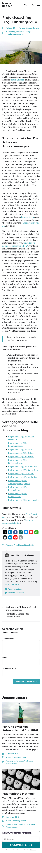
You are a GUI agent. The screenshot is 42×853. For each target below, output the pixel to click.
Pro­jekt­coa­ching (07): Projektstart (23, 466)
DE (24, 4)
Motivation (18, 761)
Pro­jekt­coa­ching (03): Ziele (20, 449)
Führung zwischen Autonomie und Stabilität (20, 728)
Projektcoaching (23, 31)
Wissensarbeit (12, 763)
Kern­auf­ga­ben (27, 217)
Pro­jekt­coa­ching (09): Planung (21, 473)
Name (5, 657)
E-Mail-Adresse (9, 668)
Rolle (31, 545)
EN (29, 4)
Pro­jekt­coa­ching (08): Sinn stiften (23, 470)
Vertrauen (28, 761)
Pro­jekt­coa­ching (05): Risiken (21, 456)
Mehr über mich (12, 584)
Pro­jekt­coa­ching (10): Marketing (22, 477)
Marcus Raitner (7, 4)
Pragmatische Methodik (18, 793)
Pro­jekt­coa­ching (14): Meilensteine (23, 500)
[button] (33, 4)
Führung (11, 31)
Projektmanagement (15, 34)
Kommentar (8, 639)
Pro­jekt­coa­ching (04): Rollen (20, 453)
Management (19, 824)
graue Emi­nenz (17, 79)
